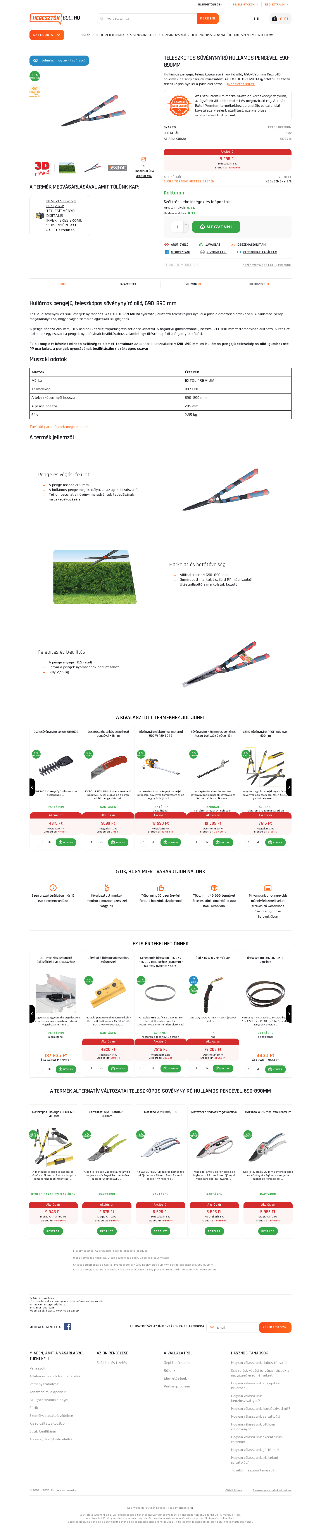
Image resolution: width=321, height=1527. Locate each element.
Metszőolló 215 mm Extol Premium (268, 1112)
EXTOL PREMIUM (280, 127)
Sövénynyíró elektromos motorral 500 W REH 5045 (160, 733)
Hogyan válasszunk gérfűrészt (255, 1450)
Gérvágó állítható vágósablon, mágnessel (108, 960)
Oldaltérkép (233, 1490)
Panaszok (37, 1368)
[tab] (193, 284)
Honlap (85, 35)
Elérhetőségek (210, 4)
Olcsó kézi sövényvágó (154, 1257)
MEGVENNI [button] (68, 842)
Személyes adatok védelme (51, 1415)
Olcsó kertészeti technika (89, 1257)
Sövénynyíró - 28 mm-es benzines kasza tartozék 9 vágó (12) (213, 733)
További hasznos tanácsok (253, 1470)
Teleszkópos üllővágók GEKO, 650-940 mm (53, 1114)
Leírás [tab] (62, 284)
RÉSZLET (53, 1231)
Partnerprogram (177, 1386)
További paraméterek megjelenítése (58, 427)
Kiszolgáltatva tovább (47, 1423)
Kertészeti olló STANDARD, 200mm (107, 1114)
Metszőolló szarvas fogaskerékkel (214, 1112)
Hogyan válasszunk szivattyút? (256, 1416)
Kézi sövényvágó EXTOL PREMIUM (267, 265)
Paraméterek (128, 284)
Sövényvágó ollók (143, 35)
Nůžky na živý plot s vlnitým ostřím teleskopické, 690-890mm (173, 1264)
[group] (55, 787)
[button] (66, 842)
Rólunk (170, 1370)
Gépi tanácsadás (177, 1363)
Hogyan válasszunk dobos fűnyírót (259, 1363)
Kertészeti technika (110, 35)
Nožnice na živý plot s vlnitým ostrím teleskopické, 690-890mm (175, 1269)
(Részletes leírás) (241, 84)
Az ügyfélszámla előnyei (48, 1400)
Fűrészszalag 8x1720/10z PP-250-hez (265, 960)
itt (191, 1507)
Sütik (33, 1408)
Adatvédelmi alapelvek (47, 1392)
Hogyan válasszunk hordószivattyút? (260, 1408)
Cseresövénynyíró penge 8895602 (55, 731)
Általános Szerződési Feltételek (55, 1376)
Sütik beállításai (42, 1431)
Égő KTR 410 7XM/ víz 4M (213, 958)
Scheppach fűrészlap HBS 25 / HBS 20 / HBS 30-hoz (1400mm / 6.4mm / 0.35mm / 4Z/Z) (160, 962)
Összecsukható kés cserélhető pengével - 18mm (108, 733)
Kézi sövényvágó (174, 35)
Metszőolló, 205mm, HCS (160, 1112)
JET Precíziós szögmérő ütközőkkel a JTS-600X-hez (56, 960)
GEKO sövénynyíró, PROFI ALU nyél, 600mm (265, 733)
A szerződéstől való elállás (50, 1439)
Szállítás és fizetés (112, 1363)
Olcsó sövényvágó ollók (123, 1257)
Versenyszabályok (44, 1384)
